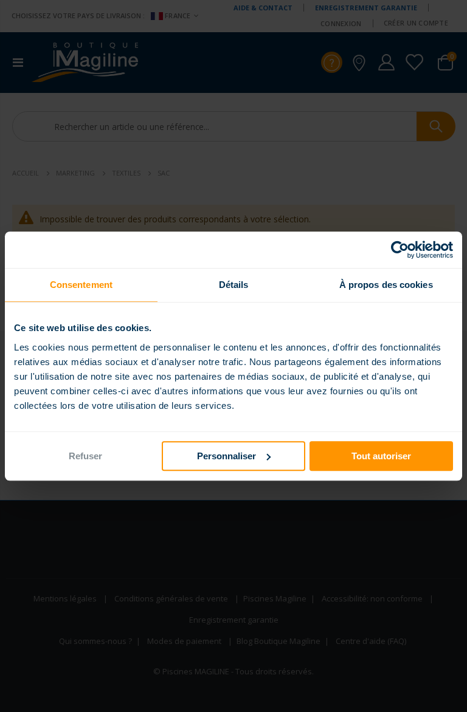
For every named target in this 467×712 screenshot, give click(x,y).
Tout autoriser (381, 456)
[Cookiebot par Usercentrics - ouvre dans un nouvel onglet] (400, 250)
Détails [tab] (234, 284)
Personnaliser (226, 456)
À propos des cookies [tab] (386, 284)
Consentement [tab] (81, 284)
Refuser (85, 456)
